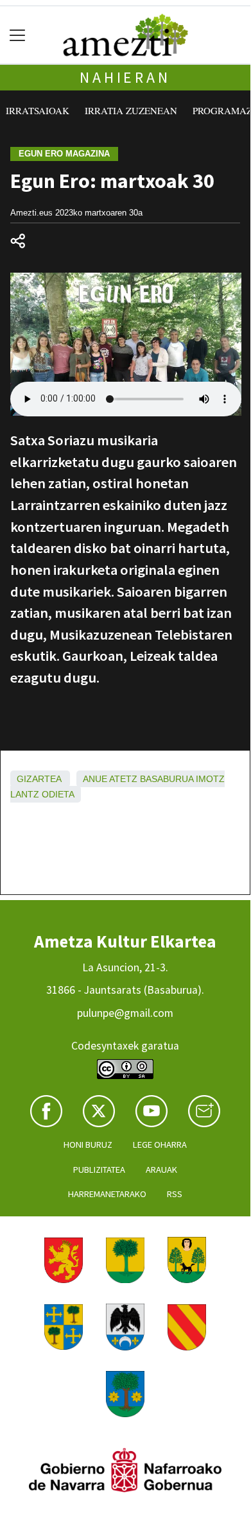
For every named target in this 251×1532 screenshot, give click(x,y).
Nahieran (125, 77)
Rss (174, 1194)
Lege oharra (160, 1144)
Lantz (24, 794)
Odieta (58, 794)
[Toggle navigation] (17, 35)
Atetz (123, 779)
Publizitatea (99, 1169)
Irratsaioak (37, 110)
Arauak (161, 1169)
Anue (95, 779)
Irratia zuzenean (131, 110)
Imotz (210, 779)
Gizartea (39, 779)
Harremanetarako (107, 1194)
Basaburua (166, 779)
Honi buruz (88, 1144)
